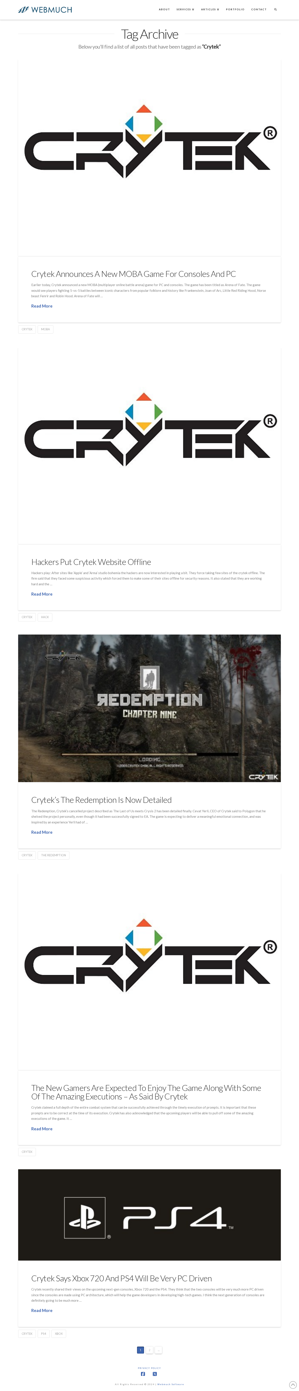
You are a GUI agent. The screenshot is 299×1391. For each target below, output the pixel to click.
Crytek (27, 329)
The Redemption (53, 855)
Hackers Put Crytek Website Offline (91, 562)
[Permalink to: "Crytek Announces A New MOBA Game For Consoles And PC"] (149, 157)
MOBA (45, 329)
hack (45, 617)
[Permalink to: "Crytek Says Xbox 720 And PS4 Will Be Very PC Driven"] (149, 1215)
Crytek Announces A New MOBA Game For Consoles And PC (133, 274)
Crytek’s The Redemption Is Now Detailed (101, 800)
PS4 (43, 1333)
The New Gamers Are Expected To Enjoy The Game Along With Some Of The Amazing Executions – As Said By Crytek (146, 1092)
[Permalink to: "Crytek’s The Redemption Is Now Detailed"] (149, 708)
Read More (42, 305)
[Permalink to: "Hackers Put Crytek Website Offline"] (149, 445)
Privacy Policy (149, 1368)
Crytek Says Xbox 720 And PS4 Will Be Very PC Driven (121, 1278)
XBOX (59, 1333)
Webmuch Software (170, 1384)
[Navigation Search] (275, 10)
